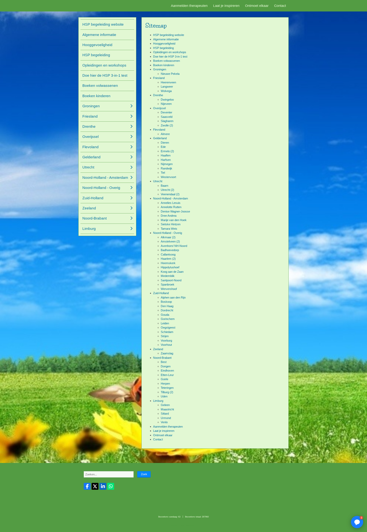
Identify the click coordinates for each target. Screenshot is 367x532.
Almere (165, 134)
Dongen (166, 366)
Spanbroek (167, 284)
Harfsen (166, 159)
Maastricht (167, 409)
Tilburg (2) (167, 392)
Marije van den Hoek (174, 220)
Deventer (166, 112)
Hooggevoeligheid (164, 43)
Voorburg (166, 340)
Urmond (166, 418)
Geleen (165, 405)
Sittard (165, 413)
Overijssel (159, 108)
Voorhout (166, 344)
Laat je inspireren (226, 6)
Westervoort (168, 177)
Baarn (164, 185)
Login (181, 526)
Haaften (166, 155)
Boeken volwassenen (166, 60)
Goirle (164, 379)
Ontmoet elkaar (257, 6)
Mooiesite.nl (191, 526)
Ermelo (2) (167, 151)
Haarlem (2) (168, 258)
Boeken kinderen (163, 65)
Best (163, 362)
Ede (163, 146)
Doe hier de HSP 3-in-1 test (170, 56)
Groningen (159, 69)
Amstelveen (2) (170, 241)
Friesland (159, 78)
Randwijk (166, 168)
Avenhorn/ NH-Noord (174, 245)
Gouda (165, 314)
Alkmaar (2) (168, 237)
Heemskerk (168, 263)
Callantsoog (168, 254)
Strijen (165, 336)
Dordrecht (167, 310)
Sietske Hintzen (170, 224)
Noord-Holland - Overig (167, 232)
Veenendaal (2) (170, 194)
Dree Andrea (168, 215)
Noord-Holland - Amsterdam (170, 198)
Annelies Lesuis (170, 202)
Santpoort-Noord (171, 280)
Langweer (167, 86)
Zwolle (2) (167, 125)
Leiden (165, 323)
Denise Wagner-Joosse (175, 211)
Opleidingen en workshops (169, 52)
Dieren (165, 142)
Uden (164, 396)
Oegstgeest (168, 327)
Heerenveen (168, 82)
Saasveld (166, 116)
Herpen (165, 383)
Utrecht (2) (167, 189)
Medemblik (168, 275)
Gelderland (160, 138)
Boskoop (166, 301)
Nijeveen (166, 103)
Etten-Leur (167, 375)
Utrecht (157, 181)
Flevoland (159, 129)
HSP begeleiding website (168, 35)
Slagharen (167, 121)
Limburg (158, 400)
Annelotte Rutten (171, 207)
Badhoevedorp (170, 250)
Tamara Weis (169, 228)
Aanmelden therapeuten (189, 6)
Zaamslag (167, 353)
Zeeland (158, 349)
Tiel (163, 172)
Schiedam (167, 332)
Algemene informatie (166, 39)
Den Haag (167, 306)
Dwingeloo (167, 99)
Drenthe (158, 95)
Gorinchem (168, 319)
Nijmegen (167, 164)
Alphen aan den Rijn (173, 297)
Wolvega (166, 91)
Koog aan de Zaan (172, 271)
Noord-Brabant (162, 357)
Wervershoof (169, 288)
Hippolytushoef (170, 267)
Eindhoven (167, 370)
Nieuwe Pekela (170, 73)
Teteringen (167, 387)
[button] (357, 522)
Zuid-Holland (161, 293)
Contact (280, 6)
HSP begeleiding (163, 48)
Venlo (164, 422)
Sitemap (174, 526)
